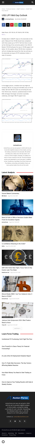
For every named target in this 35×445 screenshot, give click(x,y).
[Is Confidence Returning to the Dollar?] (17, 233)
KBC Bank (4, 196)
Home (3, 9)
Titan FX (4, 325)
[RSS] (20, 421)
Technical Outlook (10, 9)
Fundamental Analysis (7, 190)
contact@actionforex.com (21, 416)
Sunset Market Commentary (10, 193)
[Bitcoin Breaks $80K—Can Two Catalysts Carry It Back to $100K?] (17, 284)
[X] (8, 25)
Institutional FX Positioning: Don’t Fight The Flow (17, 339)
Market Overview (6, 214)
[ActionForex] (3, 19)
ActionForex (10, 19)
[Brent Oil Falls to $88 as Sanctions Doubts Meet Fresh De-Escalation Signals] (17, 207)
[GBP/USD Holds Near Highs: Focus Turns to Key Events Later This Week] (17, 257)
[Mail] (15, 421)
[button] (3, 442)
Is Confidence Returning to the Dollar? (13, 244)
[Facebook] (3, 25)
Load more (17, 328)
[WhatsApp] (16, 25)
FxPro (3, 246)
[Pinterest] (12, 25)
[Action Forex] (17, 2)
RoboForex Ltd (5, 272)
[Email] (24, 25)
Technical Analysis (6, 264)
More (3, 34)
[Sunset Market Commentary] (17, 183)
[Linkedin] (20, 25)
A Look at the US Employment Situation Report (16, 356)
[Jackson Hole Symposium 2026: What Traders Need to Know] (17, 310)
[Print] (28, 25)
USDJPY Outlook (20, 9)
